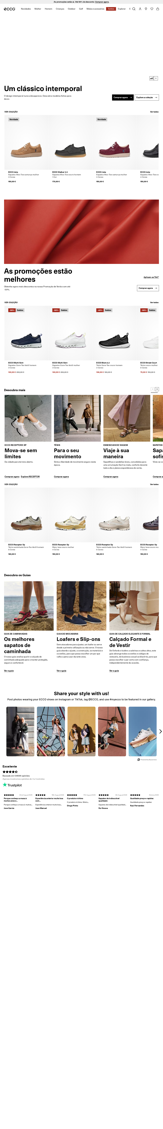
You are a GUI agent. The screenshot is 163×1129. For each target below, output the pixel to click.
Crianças (60, 9)
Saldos (111, 9)
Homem (48, 9)
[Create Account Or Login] (140, 9)
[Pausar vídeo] (156, 78)
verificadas (101, 2)
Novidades (26, 9)
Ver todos (154, 112)
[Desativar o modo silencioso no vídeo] (152, 78)
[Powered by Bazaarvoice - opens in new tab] (147, 760)
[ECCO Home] (9, 8)
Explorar (122, 9)
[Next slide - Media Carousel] (160, 731)
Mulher (38, 9)
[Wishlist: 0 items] (152, 9)
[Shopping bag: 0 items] (157, 9)
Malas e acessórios (95, 9)
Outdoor (71, 9)
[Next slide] (157, 389)
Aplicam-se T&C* (151, 277)
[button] (81, 49)
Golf (81, 9)
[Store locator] (146, 9)
